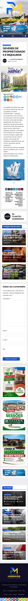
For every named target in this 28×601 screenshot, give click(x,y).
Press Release (7, 494)
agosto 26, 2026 (10, 501)
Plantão (15, 594)
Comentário (7, 298)
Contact (6, 594)
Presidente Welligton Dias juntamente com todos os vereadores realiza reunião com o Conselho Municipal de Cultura (18, 199)
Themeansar (15, 586)
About (20, 590)
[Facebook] (5, 96)
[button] (22, 36)
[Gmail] (20, 96)
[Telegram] (14, 96)
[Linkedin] (5, 100)
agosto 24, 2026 (10, 519)
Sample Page (21, 594)
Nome (5, 330)
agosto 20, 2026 (10, 554)
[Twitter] (17, 96)
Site (4, 349)
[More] (11, 100)
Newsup (24, 584)
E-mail (5, 340)
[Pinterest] (8, 100)
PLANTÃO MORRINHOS (16, 59)
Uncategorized (6, 45)
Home (4, 590)
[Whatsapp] (8, 96)
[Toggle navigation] (13, 36)
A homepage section (12, 590)
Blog (24, 590)
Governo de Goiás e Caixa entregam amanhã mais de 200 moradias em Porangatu (9, 197)
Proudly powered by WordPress (10, 584)
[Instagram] (11, 96)
